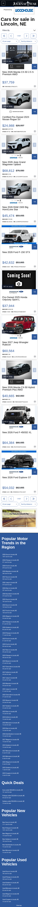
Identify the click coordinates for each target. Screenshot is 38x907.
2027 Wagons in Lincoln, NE (10, 740)
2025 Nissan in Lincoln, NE (10, 701)
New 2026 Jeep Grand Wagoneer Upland (13, 163)
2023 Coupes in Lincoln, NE (10, 774)
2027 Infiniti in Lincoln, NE (10, 673)
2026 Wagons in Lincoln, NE (10, 617)
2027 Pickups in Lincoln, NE (10, 623)
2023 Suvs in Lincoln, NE (9, 606)
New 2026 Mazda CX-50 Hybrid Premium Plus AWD (18, 388)
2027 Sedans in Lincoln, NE (10, 707)
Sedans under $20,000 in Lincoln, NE (13, 802)
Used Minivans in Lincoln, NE (10, 889)
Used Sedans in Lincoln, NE (10, 883)
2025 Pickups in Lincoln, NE (10, 656)
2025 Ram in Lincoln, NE (9, 729)
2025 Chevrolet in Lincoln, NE (11, 696)
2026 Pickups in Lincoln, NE (10, 561)
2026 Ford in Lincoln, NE (9, 567)
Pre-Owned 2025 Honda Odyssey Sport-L (14, 298)
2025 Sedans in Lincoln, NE (10, 768)
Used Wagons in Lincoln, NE (10, 895)
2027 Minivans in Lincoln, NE (10, 752)
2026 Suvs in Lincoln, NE (9, 555)
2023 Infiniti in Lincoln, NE (10, 718)
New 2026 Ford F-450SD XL (17, 432)
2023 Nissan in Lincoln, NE (10, 662)
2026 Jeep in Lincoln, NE (9, 583)
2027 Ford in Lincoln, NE (9, 611)
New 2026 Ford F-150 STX (16, 252)
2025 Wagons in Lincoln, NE (10, 763)
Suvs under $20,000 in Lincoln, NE (12, 791)
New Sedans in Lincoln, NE (10, 840)
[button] (3, 55)
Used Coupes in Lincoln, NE (10, 900)
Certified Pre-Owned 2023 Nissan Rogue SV (15, 118)
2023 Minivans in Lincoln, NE (10, 757)
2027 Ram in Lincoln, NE (9, 651)
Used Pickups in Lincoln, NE (10, 878)
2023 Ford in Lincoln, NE (9, 639)
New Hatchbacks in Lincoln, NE (11, 846)
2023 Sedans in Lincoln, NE (10, 746)
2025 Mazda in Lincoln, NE (10, 684)
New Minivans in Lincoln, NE (10, 851)
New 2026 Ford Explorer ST (16, 477)
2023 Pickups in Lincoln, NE (10, 634)
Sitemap (19, 905)
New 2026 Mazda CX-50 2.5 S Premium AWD (18, 73)
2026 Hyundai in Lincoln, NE (10, 595)
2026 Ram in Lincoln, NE (9, 589)
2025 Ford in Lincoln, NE (9, 645)
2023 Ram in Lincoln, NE (9, 712)
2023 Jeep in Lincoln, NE (9, 690)
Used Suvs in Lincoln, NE (9, 872)
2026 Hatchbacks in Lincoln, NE (11, 735)
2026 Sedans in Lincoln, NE (10, 628)
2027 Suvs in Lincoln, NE (9, 578)
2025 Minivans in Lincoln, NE (10, 724)
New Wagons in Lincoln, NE (10, 834)
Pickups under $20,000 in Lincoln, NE (13, 796)
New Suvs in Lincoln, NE (9, 823)
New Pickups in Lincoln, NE (10, 829)
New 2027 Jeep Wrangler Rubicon (15, 343)
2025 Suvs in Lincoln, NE (9, 600)
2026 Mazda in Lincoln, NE (10, 572)
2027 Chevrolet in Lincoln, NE (11, 667)
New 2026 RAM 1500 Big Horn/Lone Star (15, 208)
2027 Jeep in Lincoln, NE (9, 679)
